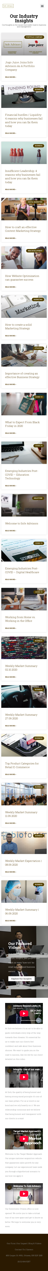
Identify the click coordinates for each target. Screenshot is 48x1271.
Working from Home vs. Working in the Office (20, 619)
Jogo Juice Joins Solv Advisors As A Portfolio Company (20, 66)
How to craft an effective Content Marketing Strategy (23, 229)
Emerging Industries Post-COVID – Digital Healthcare (22, 570)
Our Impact (22, 1243)
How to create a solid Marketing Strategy (18, 326)
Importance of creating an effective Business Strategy (22, 375)
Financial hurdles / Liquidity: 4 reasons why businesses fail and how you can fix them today (24, 120)
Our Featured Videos (20, 945)
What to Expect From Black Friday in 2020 (22, 424)
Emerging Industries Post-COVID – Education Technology (21, 474)
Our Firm (11, 1243)
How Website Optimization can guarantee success (22, 277)
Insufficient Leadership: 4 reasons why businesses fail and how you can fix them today (22, 176)
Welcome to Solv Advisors (21, 523)
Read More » (10, 77)
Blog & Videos (35, 1243)
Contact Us (20, 1249)
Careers (29, 1249)
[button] (42, 6)
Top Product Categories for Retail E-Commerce (22, 765)
